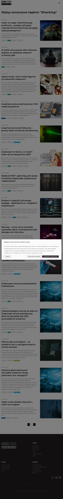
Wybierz (7, 256)
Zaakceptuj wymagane (34, 256)
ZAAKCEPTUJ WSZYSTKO (50, 256)
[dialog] (31, 249)
